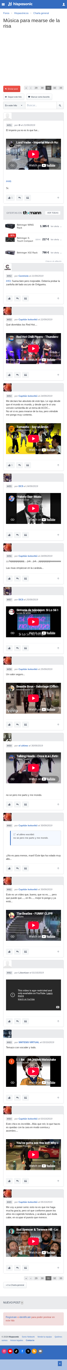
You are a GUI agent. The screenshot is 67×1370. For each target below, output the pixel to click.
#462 (9, 973)
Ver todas (52, 213)
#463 (9, 1042)
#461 (9, 889)
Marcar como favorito (40, 97)
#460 (9, 825)
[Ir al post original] (14, 834)
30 (42, 88)
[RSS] (34, 1351)
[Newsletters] (40, 1351)
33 (61, 88)
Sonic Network (28, 1337)
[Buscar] (60, 105)
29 (36, 88)
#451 (9, 125)
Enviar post (13, 89)
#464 (9, 1119)
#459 (9, 746)
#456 (9, 556)
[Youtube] (10, 1351)
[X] (28, 1351)
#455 (9, 486)
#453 (9, 319)
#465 (9, 1202)
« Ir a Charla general (15, 1285)
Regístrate (11, 1317)
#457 (9, 600)
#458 (9, 669)
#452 (9, 276)
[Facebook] (22, 1351)
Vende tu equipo (44, 1337)
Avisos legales (16, 1340)
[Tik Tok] (16, 1351)
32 (54, 88)
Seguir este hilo (15, 97)
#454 (9, 396)
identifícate (25, 1317)
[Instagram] (4, 1351)
